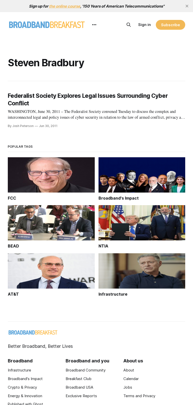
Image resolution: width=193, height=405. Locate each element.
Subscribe (170, 24)
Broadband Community (86, 370)
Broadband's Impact (25, 378)
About (128, 370)
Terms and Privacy (139, 395)
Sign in (144, 24)
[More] (94, 25)
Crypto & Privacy (22, 387)
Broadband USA (79, 387)
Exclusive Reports (81, 395)
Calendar (131, 378)
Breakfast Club (78, 378)
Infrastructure (19, 370)
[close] (187, 6)
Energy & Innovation (25, 395)
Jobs (127, 387)
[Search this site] (129, 25)
